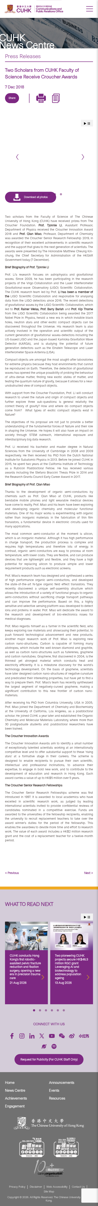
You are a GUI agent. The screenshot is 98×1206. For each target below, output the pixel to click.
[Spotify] (54, 1046)
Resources (57, 1098)
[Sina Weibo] (47, 104)
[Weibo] (72, 1036)
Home (10, 1082)
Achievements (16, 1098)
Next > (88, 873)
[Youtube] (52, 1036)
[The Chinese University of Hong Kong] (19, 9)
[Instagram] (22, 1036)
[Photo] (49, 146)
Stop (89, 917)
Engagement (14, 1106)
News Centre (15, 1090)
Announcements (61, 1082)
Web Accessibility (57, 1186)
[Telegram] (36, 104)
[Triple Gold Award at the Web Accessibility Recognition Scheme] (31, 1147)
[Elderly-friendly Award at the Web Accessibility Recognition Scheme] (66, 1147)
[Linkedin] (14, 104)
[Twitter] (25, 104)
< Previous (12, 873)
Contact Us (78, 1186)
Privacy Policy (17, 1186)
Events (54, 1090)
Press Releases (23, 56)
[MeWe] (69, 104)
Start (85, 917)
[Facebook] (12, 1036)
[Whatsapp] (58, 104)
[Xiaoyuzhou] (44, 1046)
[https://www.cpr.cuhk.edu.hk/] (48, 9)
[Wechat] (62, 1036)
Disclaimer (36, 1186)
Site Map (49, 1191)
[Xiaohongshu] (84, 1036)
